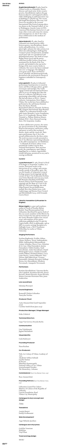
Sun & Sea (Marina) (6, 4)
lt (6, 444)
